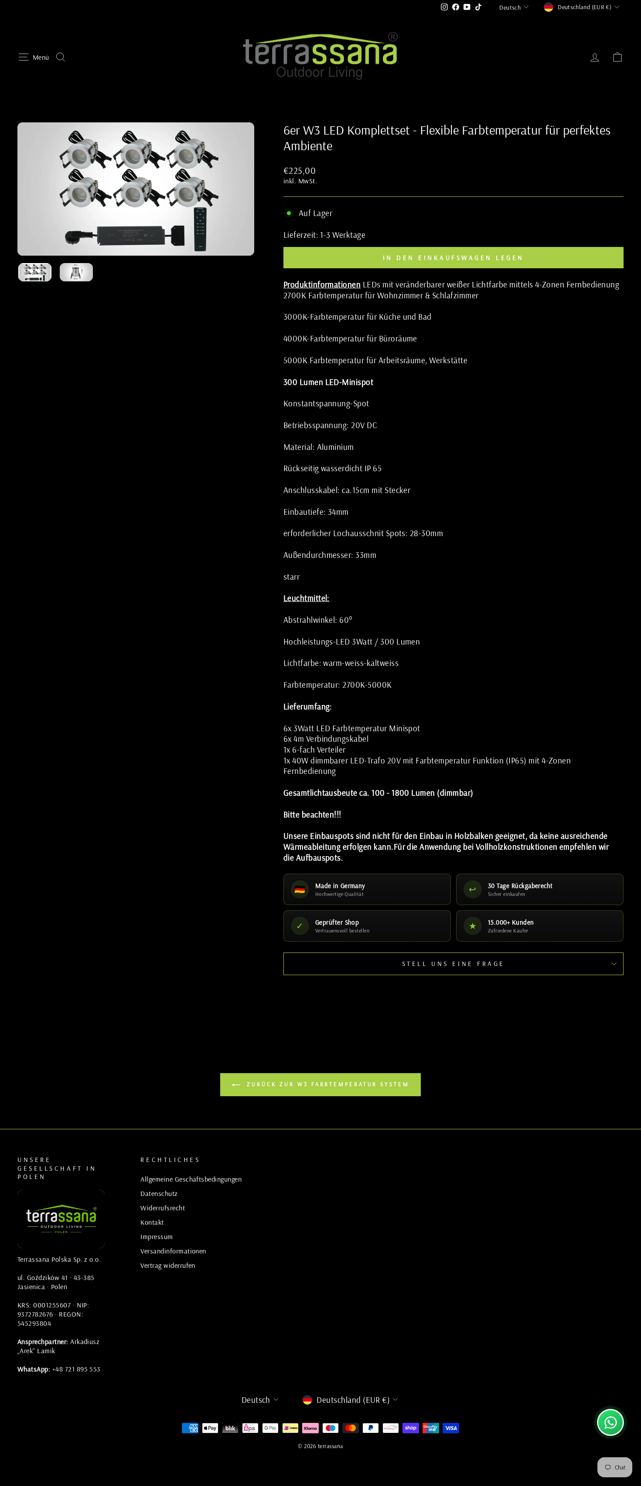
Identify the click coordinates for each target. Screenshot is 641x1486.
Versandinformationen (173, 1250)
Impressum (156, 1236)
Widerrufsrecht (162, 1207)
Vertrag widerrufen (167, 1265)
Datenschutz (158, 1193)
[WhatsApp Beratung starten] (610, 1422)
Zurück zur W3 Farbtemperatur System (326, 1084)
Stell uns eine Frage (453, 963)
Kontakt (152, 1222)
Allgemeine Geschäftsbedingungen (191, 1179)
